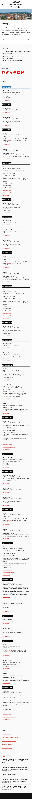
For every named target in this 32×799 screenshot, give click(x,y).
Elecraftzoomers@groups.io (9, 192)
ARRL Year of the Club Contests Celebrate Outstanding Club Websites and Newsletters (15, 787)
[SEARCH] (28, 40)
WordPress (19, 796)
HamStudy (5, 394)
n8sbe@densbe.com (7, 190)
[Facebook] (3, 72)
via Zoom (9, 140)
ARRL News (8, 755)
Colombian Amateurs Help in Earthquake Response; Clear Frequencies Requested (14, 780)
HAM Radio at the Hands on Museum (11, 737)
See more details (6, 100)
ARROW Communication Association (16, 4)
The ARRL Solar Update (9, 774)
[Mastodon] (15, 72)
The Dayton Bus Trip (7, 748)
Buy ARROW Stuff (6, 734)
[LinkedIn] (18, 72)
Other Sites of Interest (7, 744)
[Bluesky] (22, 72)
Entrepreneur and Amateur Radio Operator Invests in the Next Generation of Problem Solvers (15, 760)
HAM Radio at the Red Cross (9, 741)
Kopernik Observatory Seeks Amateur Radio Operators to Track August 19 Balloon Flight (15, 768)
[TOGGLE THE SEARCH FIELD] (29, 5)
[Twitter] (7, 72)
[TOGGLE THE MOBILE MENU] (2, 5)
